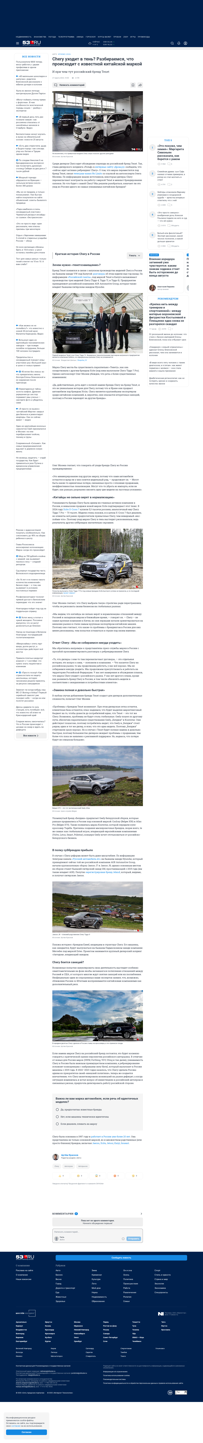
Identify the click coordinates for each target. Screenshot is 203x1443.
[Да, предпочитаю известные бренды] (57, 1109)
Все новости (31, 56)
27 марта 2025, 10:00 (60, 78)
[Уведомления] (179, 43)
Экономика (160, 1288)
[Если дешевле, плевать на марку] (57, 1124)
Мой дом (96, 1288)
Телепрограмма (66, 37)
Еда (57, 1292)
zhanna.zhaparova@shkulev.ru (27, 1383)
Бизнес (59, 1275)
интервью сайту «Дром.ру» (110, 166)
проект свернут (69, 593)
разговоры (99, 273)
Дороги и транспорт (65, 1288)
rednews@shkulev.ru (47, 1371)
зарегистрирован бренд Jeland (103, 872)
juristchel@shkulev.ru (79, 1373)
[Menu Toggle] (17, 43)
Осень (126, 1275)
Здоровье (60, 1301)
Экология (159, 1283)
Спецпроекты (161, 1292)
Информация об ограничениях (115, 1372)
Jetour (110, 1143)
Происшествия (130, 1283)
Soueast (125, 1143)
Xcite (103, 1143)
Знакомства (40, 37)
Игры (133, 37)
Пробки (117, 37)
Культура (96, 1279)
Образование (98, 1301)
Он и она (127, 1270)
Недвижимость (24, 37)
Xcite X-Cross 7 (71, 509)
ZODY (125, 37)
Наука (94, 1292)
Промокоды (144, 37)
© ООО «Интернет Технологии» (60, 1393)
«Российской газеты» (79, 277)
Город (58, 1283)
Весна (58, 1279)
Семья (126, 1301)
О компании (22, 1275)
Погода (52, 37)
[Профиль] (185, 43)
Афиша (80, 37)
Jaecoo (95, 1143)
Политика (128, 1279)
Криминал (97, 1275)
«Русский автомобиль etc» (86, 858)
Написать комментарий (72, 85)
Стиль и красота (163, 1275)
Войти (62, 1240)
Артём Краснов (69, 1155)
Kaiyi (117, 1143)
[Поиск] (172, 43)
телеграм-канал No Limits (88, 173)
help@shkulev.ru (34, 1375)
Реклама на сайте (24, 1270)
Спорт (157, 1270)
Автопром (68, 1166)
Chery (57, 1166)
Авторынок (83, 1166)
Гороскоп (91, 37)
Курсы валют (104, 37)
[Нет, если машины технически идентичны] (57, 1116)
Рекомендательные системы (114, 1379)
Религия (127, 1297)
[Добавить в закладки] (133, 85)
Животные (61, 1297)
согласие (15, 1426)
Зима (94, 1270)
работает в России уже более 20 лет (110, 1136)
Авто (58, 1270)
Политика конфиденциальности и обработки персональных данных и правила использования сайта (143, 1383)
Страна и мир (161, 1279)
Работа (126, 1288)
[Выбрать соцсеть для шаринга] (140, 85)
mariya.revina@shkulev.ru (25, 1387)
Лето (94, 1283)
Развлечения (129, 1292)
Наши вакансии (23, 1279)
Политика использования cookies (116, 1375)
